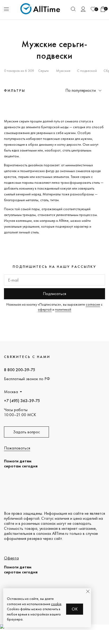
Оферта (11, 558)
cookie (56, 603)
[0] (93, 9)
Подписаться (54, 293)
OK (75, 609)
